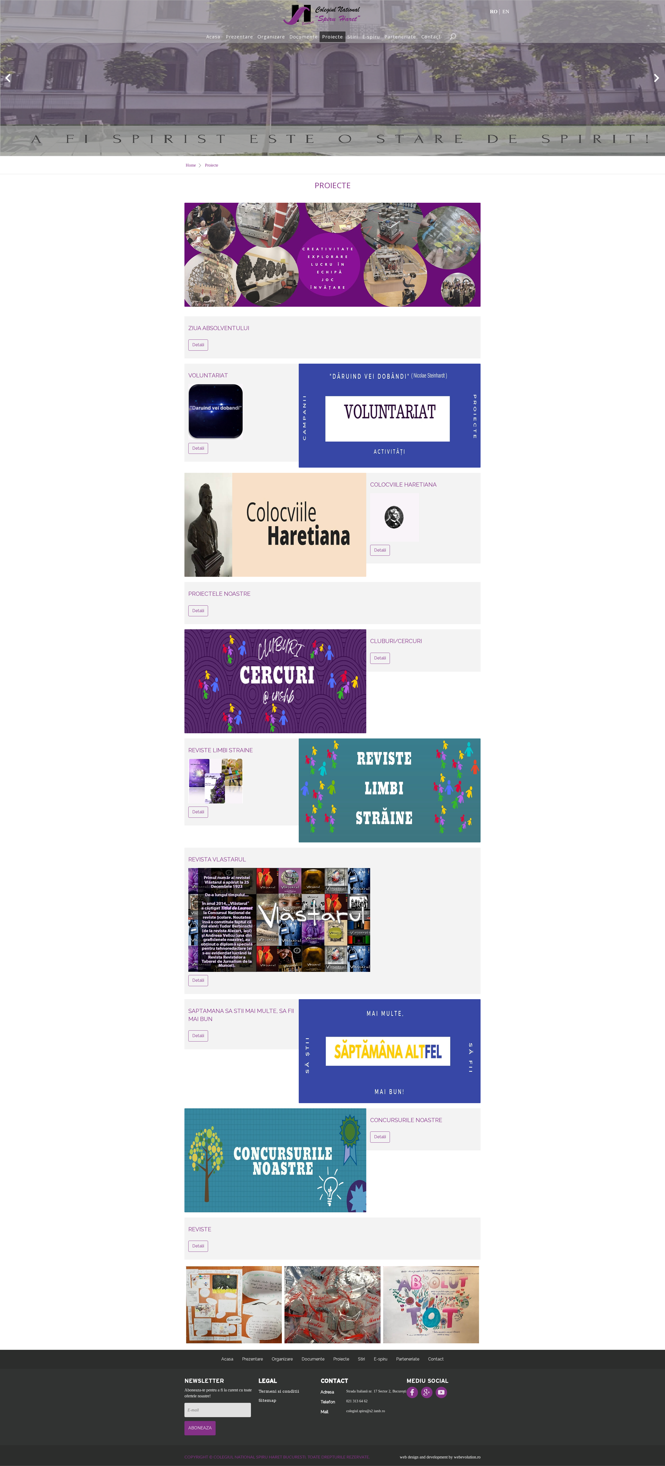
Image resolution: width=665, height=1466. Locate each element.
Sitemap (267, 1400)
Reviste (199, 1229)
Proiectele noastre (219, 593)
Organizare (271, 37)
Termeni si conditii (278, 1391)
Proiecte (332, 37)
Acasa (213, 37)
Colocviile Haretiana (403, 484)
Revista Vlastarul (217, 859)
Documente (303, 37)
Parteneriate (400, 37)
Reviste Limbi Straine (220, 750)
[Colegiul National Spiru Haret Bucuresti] (322, 14)
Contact (431, 37)
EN (505, 11)
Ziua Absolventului (218, 328)
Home (191, 165)
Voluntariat (208, 375)
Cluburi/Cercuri (396, 641)
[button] (8, 78)
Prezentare (239, 37)
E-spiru (371, 37)
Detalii (198, 344)
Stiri (352, 37)
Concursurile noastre (406, 1120)
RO (494, 11)
